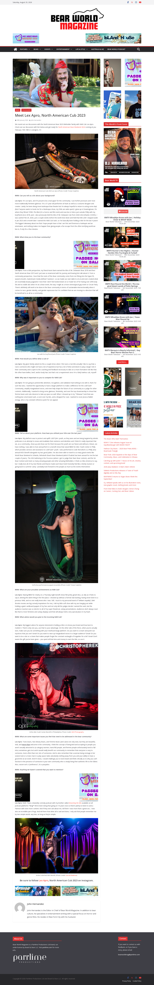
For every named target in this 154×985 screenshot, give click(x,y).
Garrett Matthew (71, 875)
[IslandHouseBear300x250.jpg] (121, 60)
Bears (36, 49)
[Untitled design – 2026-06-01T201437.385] (57, 242)
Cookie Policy (137, 981)
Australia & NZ (97, 49)
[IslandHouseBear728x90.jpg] (56, 887)
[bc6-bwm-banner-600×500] (57, 405)
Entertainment (63, 49)
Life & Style (80, 49)
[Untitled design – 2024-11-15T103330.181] (121, 92)
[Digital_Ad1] (121, 369)
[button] (29, 49)
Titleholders (26, 110)
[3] (121, 400)
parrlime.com (47, 947)
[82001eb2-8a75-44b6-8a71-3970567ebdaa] (77, 35)
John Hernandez (36, 120)
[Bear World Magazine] (15, 49)
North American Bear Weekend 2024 (71, 127)
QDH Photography (77, 732)
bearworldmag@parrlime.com (129, 955)
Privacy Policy (126, 981)
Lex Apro (43, 880)
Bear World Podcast (116, 49)
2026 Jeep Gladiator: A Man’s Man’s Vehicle (119, 467)
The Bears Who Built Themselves (116, 439)
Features (24, 49)
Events (47, 49)
